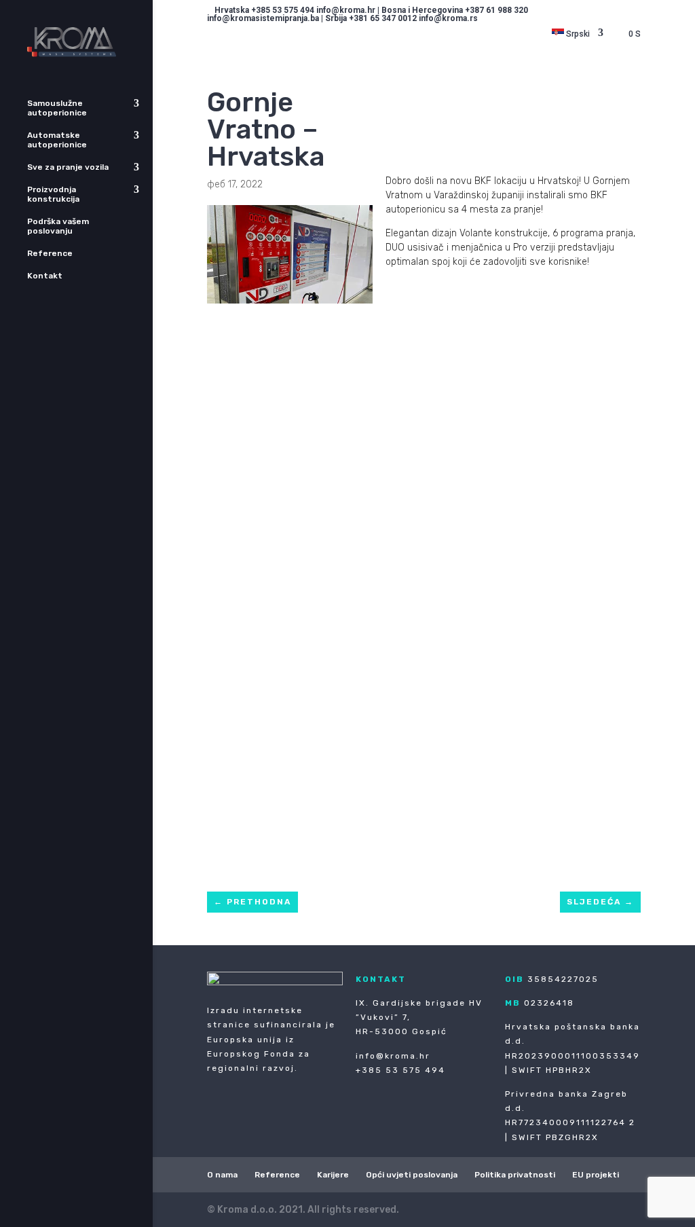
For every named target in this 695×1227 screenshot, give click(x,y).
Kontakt (44, 275)
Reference (50, 253)
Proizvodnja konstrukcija (53, 194)
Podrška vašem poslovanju (58, 226)
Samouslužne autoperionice (57, 107)
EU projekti (595, 1174)
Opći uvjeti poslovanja (411, 1174)
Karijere (333, 1174)
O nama (222, 1174)
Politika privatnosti (514, 1174)
